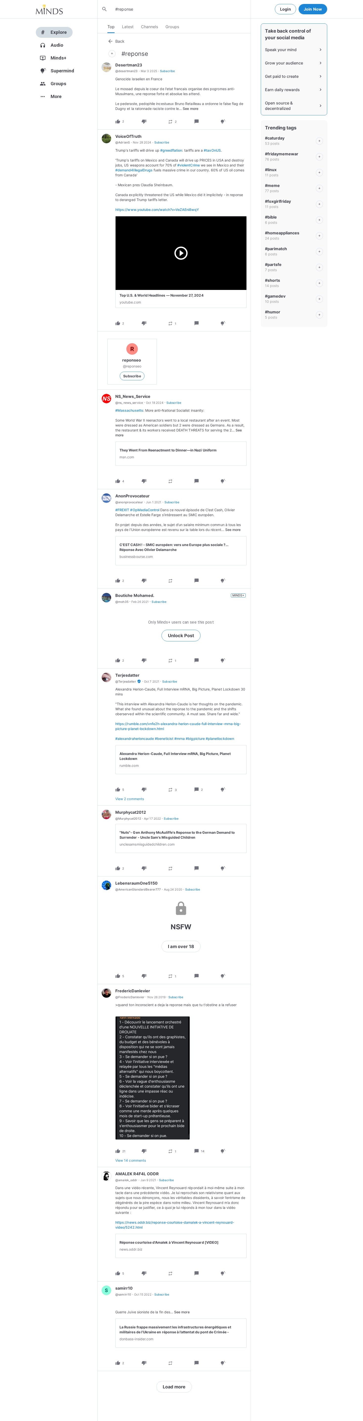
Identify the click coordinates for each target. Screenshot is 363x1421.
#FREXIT (122, 510)
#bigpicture (195, 738)
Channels (149, 26)
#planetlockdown (220, 738)
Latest (128, 26)
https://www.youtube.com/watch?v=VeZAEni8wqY (157, 209)
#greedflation (171, 150)
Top (111, 26)
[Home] (49, 9)
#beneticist (164, 738)
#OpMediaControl (144, 510)
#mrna (179, 738)
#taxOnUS (212, 150)
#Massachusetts (129, 410)
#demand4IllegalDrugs (134, 170)
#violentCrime (188, 165)
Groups (172, 26)
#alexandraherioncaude (134, 738)
